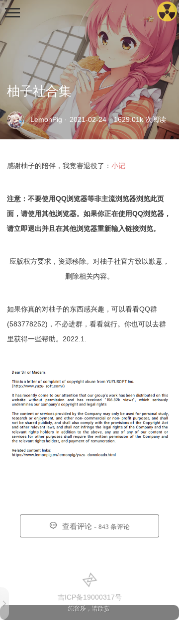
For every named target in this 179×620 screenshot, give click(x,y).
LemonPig (46, 119)
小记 (118, 166)
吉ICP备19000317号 (90, 597)
